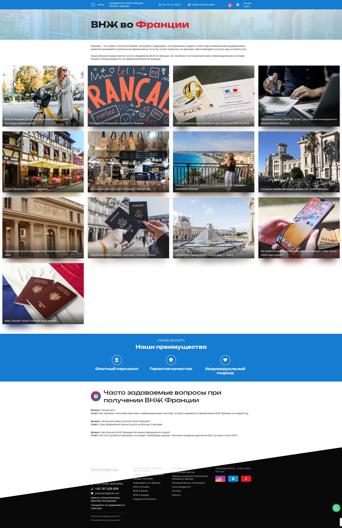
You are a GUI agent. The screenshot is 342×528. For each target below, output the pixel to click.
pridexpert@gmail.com (107, 493)
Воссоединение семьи (183, 468)
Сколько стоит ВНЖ (143, 479)
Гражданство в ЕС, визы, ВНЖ (148, 474)
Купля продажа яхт (181, 487)
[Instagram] (230, 4)
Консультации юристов (183, 472)
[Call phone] (246, 479)
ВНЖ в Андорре (141, 495)
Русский (247, 3)
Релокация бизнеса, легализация (188, 483)
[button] (336, 508)
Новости (176, 495)
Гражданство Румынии (144, 499)
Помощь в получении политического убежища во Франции (190, 477)
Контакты (176, 491)
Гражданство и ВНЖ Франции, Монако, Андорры (148, 469)
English (247, 6)
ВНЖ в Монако (140, 491)
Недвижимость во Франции (146, 483)
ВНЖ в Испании (141, 487)
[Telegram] (237, 4)
